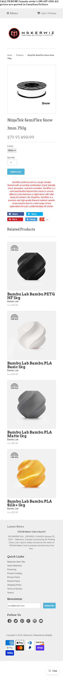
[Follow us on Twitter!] (16, 622)
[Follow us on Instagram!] (35, 622)
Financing (11, 569)
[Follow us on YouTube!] (41, 622)
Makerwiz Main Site (16, 562)
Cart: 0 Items (48, 13)
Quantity (11, 157)
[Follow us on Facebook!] (10, 622)
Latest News (15, 526)
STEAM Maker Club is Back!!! (31, 532)
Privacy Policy (13, 577)
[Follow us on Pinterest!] (22, 622)
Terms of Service (14, 589)
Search (10, 592)
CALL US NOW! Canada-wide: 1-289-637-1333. (27, 1)
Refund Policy (13, 581)
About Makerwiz (14, 565)
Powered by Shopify (43, 635)
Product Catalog (14, 573)
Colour (10, 146)
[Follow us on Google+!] (28, 622)
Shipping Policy (14, 585)
